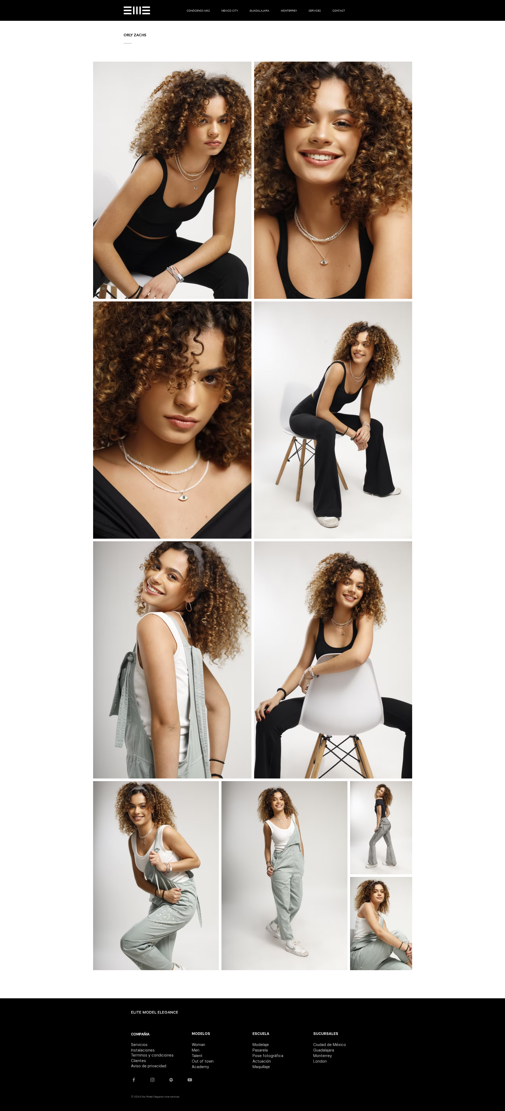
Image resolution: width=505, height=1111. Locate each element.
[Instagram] (152, 1080)
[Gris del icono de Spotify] (171, 1080)
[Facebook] (134, 1080)
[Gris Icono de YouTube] (190, 1080)
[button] (230, 10)
